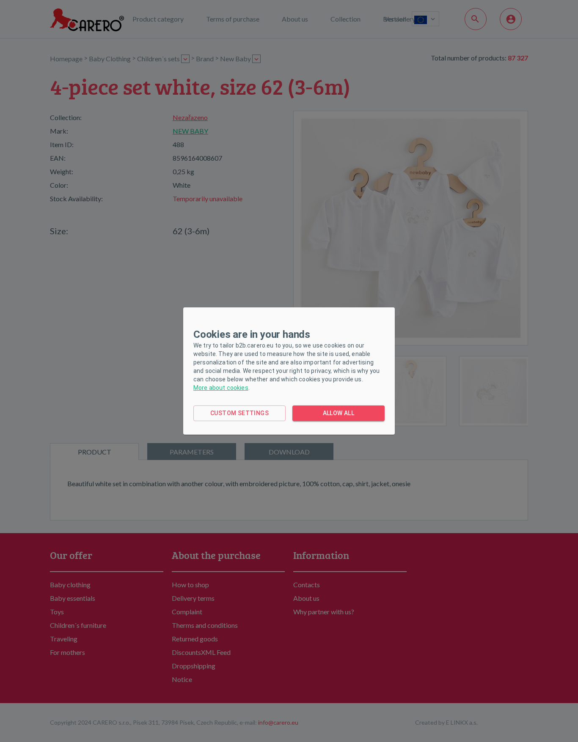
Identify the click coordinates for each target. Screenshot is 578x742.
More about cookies (220, 387)
